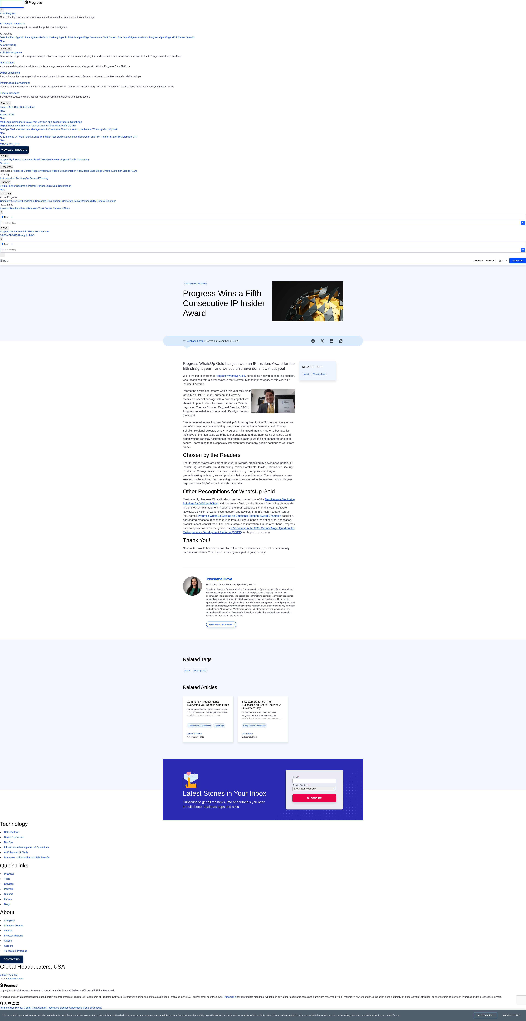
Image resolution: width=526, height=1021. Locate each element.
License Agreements (71, 1007)
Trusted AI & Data (9, 107)
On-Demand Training (36, 178)
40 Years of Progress (15, 950)
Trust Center (45, 208)
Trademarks (229, 997)
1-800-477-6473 (9, 235)
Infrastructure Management (15, 83)
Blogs (99, 170)
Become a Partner (26, 186)
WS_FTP (14, 144)
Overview (478, 261)
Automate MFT (69, 138)
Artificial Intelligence (11, 52)
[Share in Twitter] (322, 341)
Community (83, 159)
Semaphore (18, 122)
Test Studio (57, 136)
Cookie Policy (294, 1015)
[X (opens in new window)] (6, 1004)
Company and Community (196, 283)
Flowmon (66, 129)
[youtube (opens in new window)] (10, 1004)
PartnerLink (20, 231)
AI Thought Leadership (12, 23)
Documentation (68, 170)
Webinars (45, 170)
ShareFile (54, 125)
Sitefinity (25, 125)
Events (106, 170)
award (306, 374)
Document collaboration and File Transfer (86, 136)
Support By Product (10, 159)
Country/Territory (300, 785)
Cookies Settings (511, 1015)
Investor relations (13, 935)
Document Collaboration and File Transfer (27, 857)
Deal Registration (35, 188)
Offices (66, 208)
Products (6, 103)
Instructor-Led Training (12, 178)
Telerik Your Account (38, 231)
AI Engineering (8, 44)
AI (2, 9)
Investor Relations (10, 208)
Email (295, 777)
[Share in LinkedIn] (331, 341)
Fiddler (47, 136)
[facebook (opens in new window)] (2, 1004)
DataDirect (31, 122)
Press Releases (29, 208)
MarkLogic (5, 122)
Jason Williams (194, 734)
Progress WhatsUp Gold (230, 375)
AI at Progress (8, 13)
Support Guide (68, 159)
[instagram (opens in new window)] (14, 1004)
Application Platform (58, 122)
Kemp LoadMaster (82, 129)
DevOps (4, 129)
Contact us (12, 959)
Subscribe (517, 261)
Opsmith (97, 39)
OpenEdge (76, 122)
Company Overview (11, 201)
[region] (263, 1015)
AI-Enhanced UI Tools (12, 136)
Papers (36, 170)
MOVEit (72, 125)
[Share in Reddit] (340, 341)
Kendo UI (43, 125)
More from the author (220, 624)
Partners (5, 182)
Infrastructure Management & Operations (37, 129)
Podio (64, 125)
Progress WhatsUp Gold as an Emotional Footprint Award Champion (239, 515)
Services (4, 163)
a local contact (15, 978)
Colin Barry (247, 734)
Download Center (50, 159)
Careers (57, 208)
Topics (489, 261)
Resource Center (21, 170)
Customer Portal (31, 159)
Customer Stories (120, 170)
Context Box (115, 37)
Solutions (6, 48)
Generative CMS (99, 37)
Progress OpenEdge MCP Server (167, 37)
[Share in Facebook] (313, 341)
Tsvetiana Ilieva (194, 341)
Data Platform (7, 37)
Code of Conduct (92, 1007)
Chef (12, 129)
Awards (8, 930)
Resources (7, 167)
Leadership (28, 201)
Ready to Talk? (26, 235)
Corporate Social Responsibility (79, 201)
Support (5, 155)
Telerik (34, 125)
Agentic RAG (23, 37)
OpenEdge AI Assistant (135, 37)
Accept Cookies (485, 1015)
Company (6, 193)
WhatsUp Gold (100, 129)
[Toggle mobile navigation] (2, 255)
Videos (55, 170)
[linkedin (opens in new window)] (17, 1004)
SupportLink (6, 231)
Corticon (42, 122)
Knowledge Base (86, 170)
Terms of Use (7, 1007)
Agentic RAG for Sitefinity (44, 37)
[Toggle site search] (1, 239)
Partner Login (44, 186)
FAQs (134, 170)
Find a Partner (8, 186)
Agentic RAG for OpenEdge (74, 37)
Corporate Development (48, 201)
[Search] (1, 212)
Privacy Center (23, 1007)
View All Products (14, 149)
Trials (7, 878)
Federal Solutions (9, 93)
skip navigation (12, 3)
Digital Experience (10, 72)
